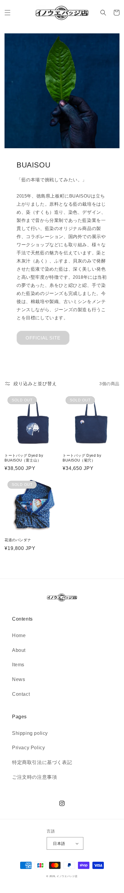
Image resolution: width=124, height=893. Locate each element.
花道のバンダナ (18, 540)
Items (18, 664)
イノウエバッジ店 (67, 876)
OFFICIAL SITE (43, 337)
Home (19, 635)
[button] (7, 12)
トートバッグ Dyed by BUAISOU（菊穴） (82, 457)
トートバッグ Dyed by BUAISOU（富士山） (24, 457)
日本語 (59, 843)
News (18, 679)
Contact (21, 694)
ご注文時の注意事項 (34, 777)
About (19, 650)
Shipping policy (30, 733)
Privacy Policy (28, 747)
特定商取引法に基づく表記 (42, 762)
